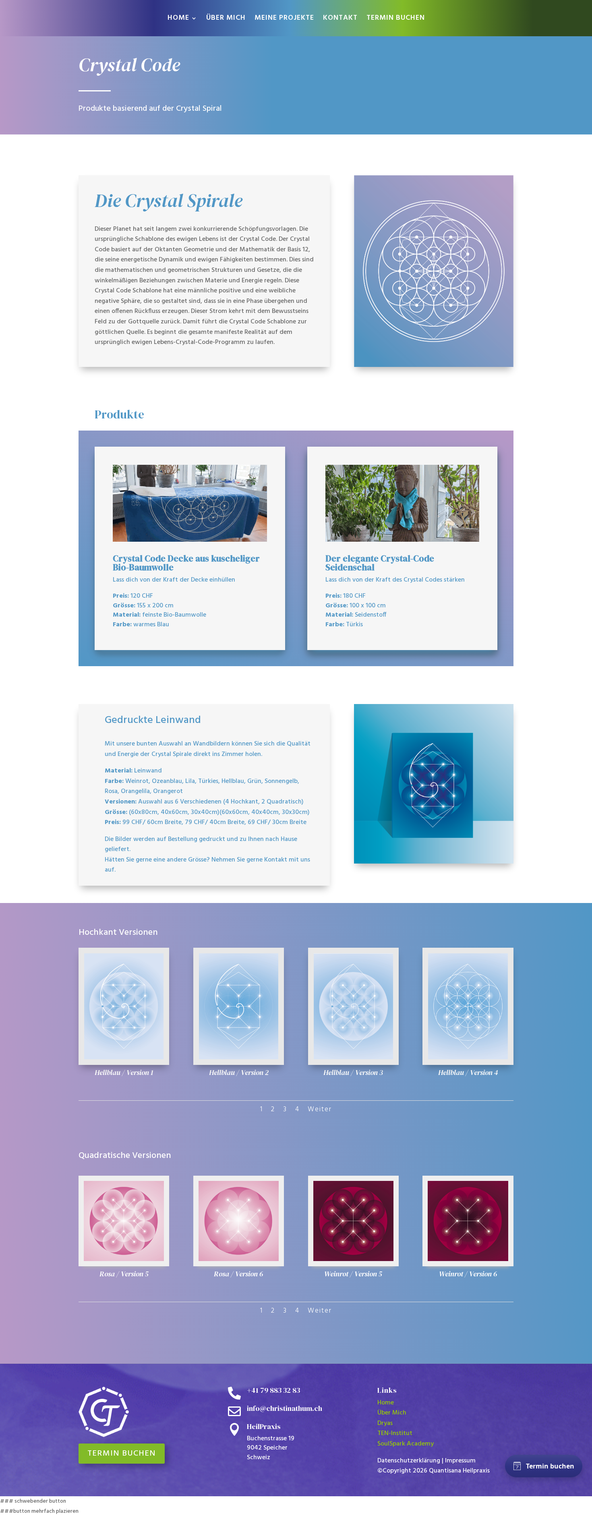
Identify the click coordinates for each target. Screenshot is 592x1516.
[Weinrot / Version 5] (353, 1259)
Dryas (385, 1423)
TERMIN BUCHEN (395, 19)
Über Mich (391, 1413)
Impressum (460, 1461)
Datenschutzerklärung (408, 1461)
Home (385, 1403)
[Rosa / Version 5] (124, 1259)
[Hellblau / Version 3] (353, 1057)
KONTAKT (340, 19)
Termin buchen (121, 1453)
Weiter (320, 1109)
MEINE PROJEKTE (284, 19)
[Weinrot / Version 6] (468, 1259)
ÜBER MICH (226, 19)
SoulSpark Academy (405, 1444)
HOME (178, 19)
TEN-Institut (394, 1433)
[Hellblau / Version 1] (124, 1057)
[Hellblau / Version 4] (467, 1057)
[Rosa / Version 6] (239, 1259)
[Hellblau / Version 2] (238, 1057)
